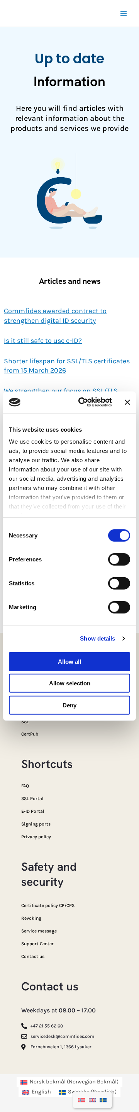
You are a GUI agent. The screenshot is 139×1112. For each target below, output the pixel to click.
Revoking (31, 918)
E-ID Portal (32, 811)
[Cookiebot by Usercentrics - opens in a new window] (82, 402)
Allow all (69, 661)
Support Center (37, 943)
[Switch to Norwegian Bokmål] (81, 1100)
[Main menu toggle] (123, 13)
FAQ (25, 785)
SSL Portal (32, 798)
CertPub (29, 734)
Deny (69, 705)
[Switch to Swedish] (103, 1100)
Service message (39, 931)
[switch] (119, 559)
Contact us (32, 956)
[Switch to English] (92, 1100)
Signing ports (36, 824)
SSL (25, 721)
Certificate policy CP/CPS (48, 905)
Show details (97, 638)
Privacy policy (36, 836)
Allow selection (69, 683)
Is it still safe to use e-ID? (43, 340)
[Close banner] (127, 402)
